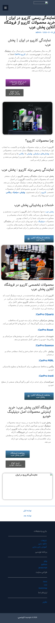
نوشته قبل (27, 511)
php (45, 561)
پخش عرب (49, 211)
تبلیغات (44, 540)
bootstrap (43, 588)
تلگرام (45, 602)
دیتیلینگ (41, 221)
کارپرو (43, 192)
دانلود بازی (42, 543)
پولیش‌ (29, 153)
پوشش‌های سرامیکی (41, 153)
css (45, 585)
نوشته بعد (27, 516)
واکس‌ (20, 153)
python (44, 564)
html (45, 581)
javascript (43, 567)
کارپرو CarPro (20, 54)
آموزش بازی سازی (39, 546)
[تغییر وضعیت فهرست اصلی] (5, 8)
